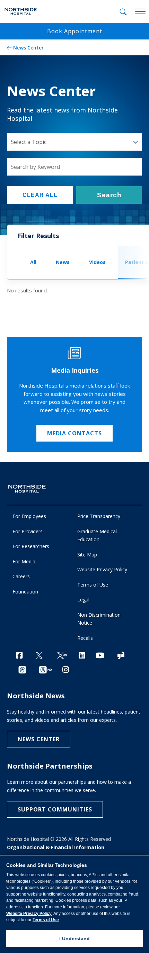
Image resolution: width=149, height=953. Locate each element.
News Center (28, 47)
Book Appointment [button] (74, 31)
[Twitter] (39, 656)
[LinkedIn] (82, 655)
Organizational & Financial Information (55, 847)
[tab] (123, 12)
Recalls (85, 638)
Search (109, 195)
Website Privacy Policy (102, 569)
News (63, 262)
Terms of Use (92, 584)
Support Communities (55, 809)
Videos (97, 262)
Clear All (40, 195)
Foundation (25, 591)
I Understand (74, 938)
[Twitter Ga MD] (62, 656)
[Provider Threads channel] (45, 670)
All (33, 262)
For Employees (29, 516)
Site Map (87, 554)
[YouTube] (100, 655)
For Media (23, 561)
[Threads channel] (22, 670)
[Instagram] (65, 669)
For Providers (27, 531)
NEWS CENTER (39, 739)
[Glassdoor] (121, 656)
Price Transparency (98, 516)
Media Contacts (74, 433)
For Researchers (30, 546)
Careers (21, 576)
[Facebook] (19, 655)
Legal (83, 599)
